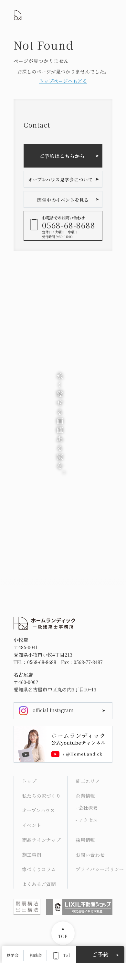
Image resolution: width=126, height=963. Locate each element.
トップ (29, 780)
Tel (66, 955)
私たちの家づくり (41, 795)
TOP (63, 936)
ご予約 (100, 954)
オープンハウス (38, 810)
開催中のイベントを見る (63, 200)
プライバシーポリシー (98, 869)
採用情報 (85, 839)
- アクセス (87, 819)
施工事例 (31, 854)
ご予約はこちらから (62, 155)
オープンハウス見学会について (60, 179)
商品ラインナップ (41, 839)
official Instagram (53, 710)
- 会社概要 (87, 807)
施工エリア (88, 780)
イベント (31, 825)
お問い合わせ (90, 854)
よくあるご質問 (39, 884)
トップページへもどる (63, 80)
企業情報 (85, 795)
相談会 (36, 955)
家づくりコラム (39, 869)
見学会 (12, 955)
